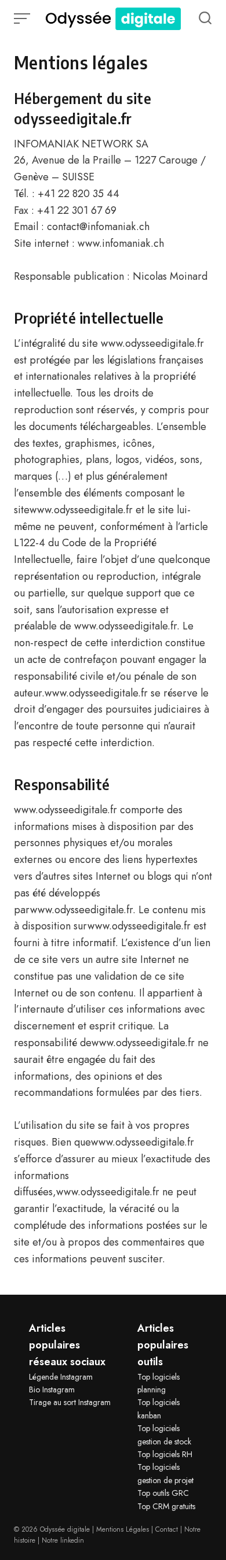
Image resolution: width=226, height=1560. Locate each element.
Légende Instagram (61, 1377)
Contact (166, 1529)
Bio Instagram (52, 1389)
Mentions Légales (122, 1529)
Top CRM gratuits (166, 1506)
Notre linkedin (63, 1540)
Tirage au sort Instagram (70, 1402)
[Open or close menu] (23, 18)
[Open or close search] (205, 18)
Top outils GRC (163, 1493)
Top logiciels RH (164, 1454)
